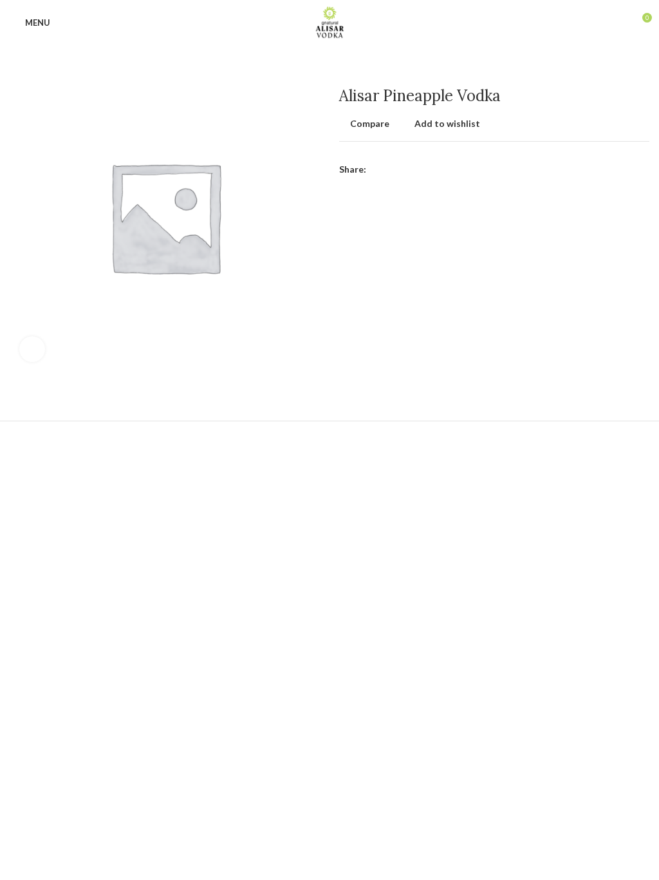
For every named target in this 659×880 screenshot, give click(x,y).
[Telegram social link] (436, 169)
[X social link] (391, 169)
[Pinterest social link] (406, 169)
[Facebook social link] (376, 169)
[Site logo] (330, 21)
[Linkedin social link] (421, 169)
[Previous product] (617, 67)
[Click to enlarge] (32, 349)
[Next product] (642, 67)
